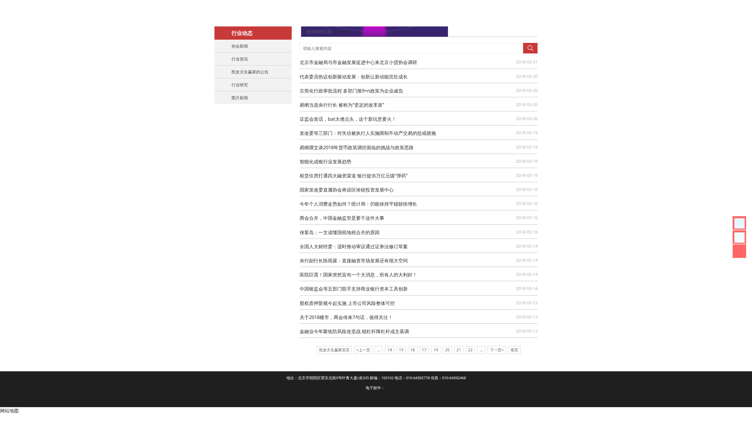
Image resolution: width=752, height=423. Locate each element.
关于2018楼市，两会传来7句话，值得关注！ (346, 317)
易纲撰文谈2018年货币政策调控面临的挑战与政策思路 (357, 147)
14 (389, 349)
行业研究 (239, 85)
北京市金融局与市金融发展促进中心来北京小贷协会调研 (358, 62)
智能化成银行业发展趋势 (325, 161)
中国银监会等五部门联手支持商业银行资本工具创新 (354, 289)
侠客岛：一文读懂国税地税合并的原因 (340, 232)
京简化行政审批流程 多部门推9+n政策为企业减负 (351, 91)
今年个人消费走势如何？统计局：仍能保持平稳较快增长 (358, 204)
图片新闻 (239, 97)
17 (424, 349)
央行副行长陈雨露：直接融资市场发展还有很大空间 (354, 260)
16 (412, 349)
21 (458, 349)
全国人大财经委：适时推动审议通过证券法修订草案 (354, 246)
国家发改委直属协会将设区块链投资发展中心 (347, 190)
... (378, 349)
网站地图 (9, 410)
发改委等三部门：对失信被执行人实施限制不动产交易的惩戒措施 (368, 133)
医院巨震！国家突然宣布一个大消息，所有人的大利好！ (358, 274)
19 (436, 349)
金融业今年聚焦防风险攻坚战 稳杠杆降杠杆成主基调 (354, 331)
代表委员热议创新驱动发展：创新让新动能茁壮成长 (354, 76)
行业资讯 (239, 59)
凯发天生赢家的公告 (249, 72)
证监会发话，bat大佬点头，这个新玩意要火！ (348, 119)
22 (470, 349)
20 (447, 349)
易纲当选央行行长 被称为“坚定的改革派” (342, 105)
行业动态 (343, 31)
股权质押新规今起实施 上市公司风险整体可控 (347, 303)
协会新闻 (239, 46)
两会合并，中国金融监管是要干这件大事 (342, 218)
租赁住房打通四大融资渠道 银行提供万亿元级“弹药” (354, 175)
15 (401, 349)
